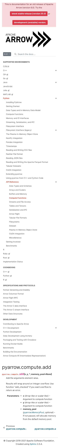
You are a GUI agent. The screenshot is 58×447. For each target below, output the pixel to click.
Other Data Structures (12, 314)
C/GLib (6, 66)
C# (4, 74)
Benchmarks (8, 348)
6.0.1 (6, 54)
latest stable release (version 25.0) (29, 13)
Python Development (12, 332)
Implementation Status (13, 262)
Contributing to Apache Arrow (16, 324)
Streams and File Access (20, 202)
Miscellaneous (15, 238)
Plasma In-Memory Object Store (23, 230)
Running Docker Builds (13, 344)
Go (4, 78)
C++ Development (11, 328)
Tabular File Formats (18, 218)
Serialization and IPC (18, 210)
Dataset (12, 226)
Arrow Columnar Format (13, 294)
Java (5, 82)
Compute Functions (17, 198)
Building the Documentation (15, 352)
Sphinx (33, 444)
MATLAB (7, 94)
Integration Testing (11, 302)
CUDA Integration (16, 234)
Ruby (5, 254)
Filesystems (14, 222)
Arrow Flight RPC (10, 298)
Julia (5, 90)
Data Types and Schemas (20, 186)
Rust (5, 258)
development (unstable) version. (30, 22)
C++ (5, 70)
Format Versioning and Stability (16, 290)
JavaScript (7, 86)
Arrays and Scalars (17, 190)
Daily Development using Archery (17, 336)
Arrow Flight (14, 214)
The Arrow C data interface (15, 306)
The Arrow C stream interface (16, 310)
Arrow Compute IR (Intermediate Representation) (24, 356)
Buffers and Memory (18, 194)
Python (6, 98)
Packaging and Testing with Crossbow (19, 340)
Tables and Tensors (17, 206)
